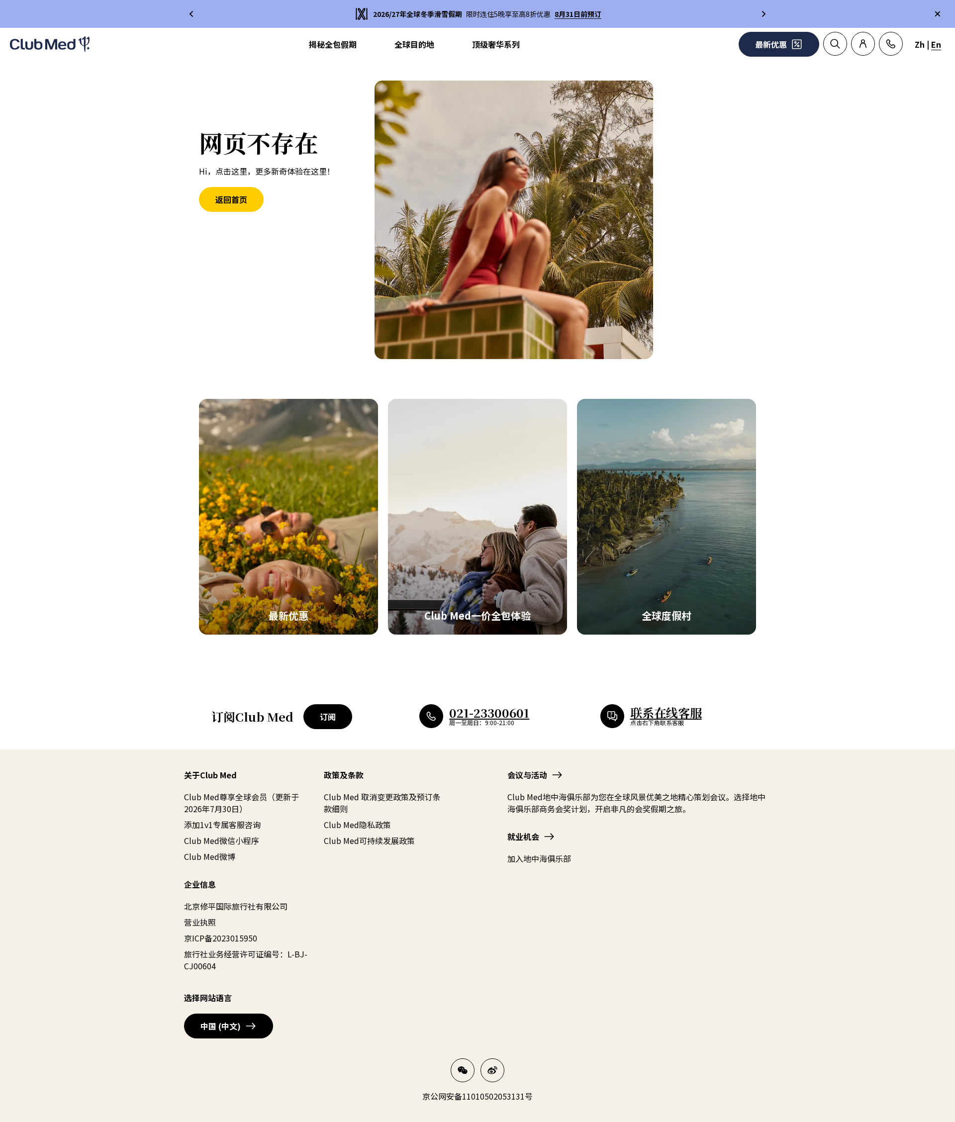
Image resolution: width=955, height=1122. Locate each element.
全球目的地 (414, 44)
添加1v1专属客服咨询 (222, 825)
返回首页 (231, 199)
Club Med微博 (209, 856)
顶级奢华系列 (496, 44)
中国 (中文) (220, 1026)
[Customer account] (863, 44)
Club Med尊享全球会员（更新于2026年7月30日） (241, 803)
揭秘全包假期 (333, 44)
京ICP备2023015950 (220, 938)
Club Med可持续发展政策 (369, 840)
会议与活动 (527, 775)
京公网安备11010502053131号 (477, 1096)
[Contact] (891, 44)
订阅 (328, 717)
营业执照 (200, 922)
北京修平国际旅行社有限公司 (235, 906)
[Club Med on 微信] (463, 1070)
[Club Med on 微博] (492, 1070)
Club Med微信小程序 (221, 840)
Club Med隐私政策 (357, 825)
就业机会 (523, 836)
